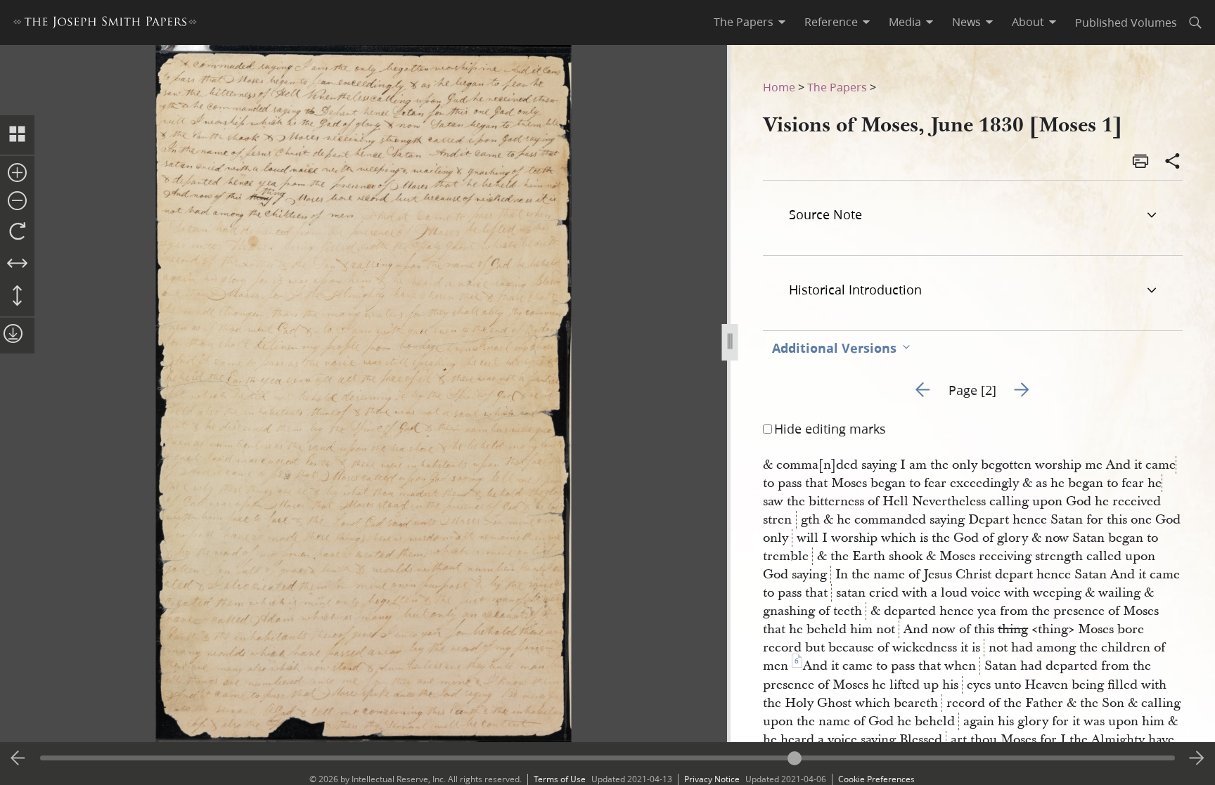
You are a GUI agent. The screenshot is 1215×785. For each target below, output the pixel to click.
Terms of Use (560, 779)
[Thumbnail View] (17, 135)
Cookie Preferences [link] (876, 779)
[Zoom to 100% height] (17, 296)
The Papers (837, 87)
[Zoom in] (17, 173)
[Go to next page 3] (1196, 758)
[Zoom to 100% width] (17, 264)
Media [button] (905, 22)
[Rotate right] (17, 232)
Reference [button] (831, 22)
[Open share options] (1173, 162)
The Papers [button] (743, 22)
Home (779, 87)
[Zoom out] (17, 201)
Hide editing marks (830, 429)
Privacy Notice (712, 779)
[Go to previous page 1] (18, 758)
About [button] (1028, 22)
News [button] (966, 22)
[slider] (608, 757)
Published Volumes (1126, 22)
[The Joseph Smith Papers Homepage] (105, 24)
